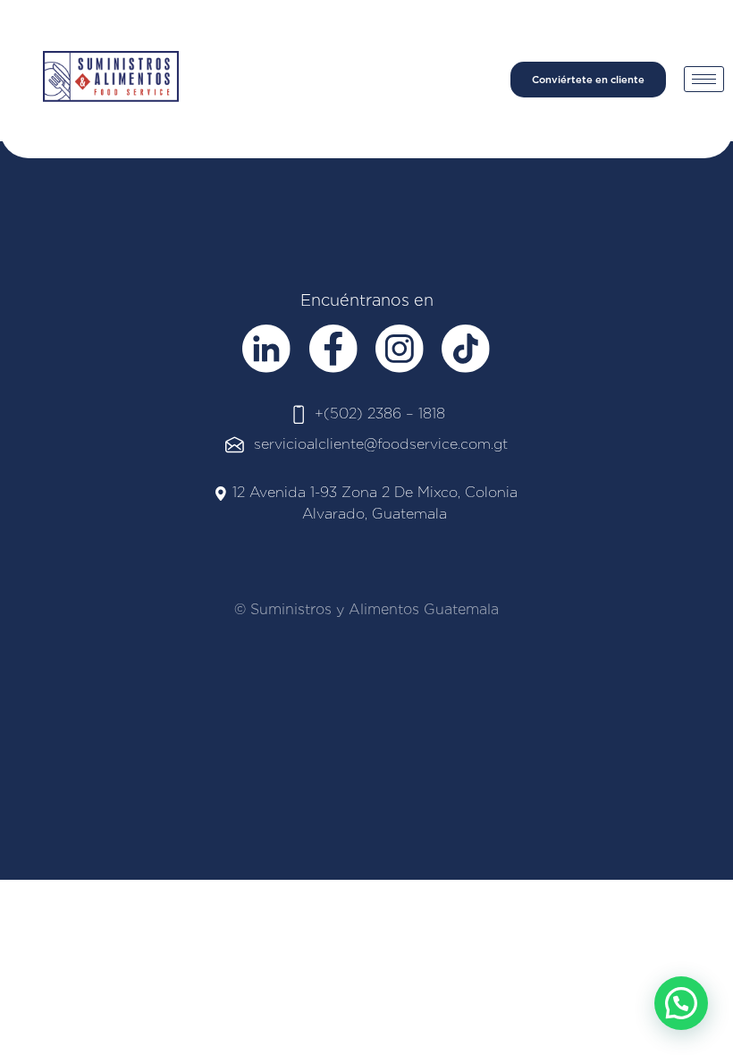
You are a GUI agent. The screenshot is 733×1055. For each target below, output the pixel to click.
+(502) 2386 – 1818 (380, 413)
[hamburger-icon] (704, 79)
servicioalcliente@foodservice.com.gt (381, 443)
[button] (681, 1003)
